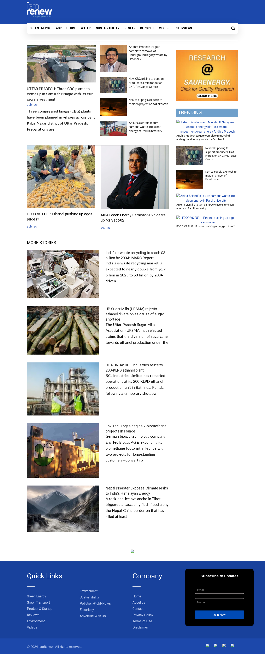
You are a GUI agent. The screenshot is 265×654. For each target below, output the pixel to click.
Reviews (33, 615)
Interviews (183, 28)
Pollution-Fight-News (95, 604)
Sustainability (107, 28)
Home (136, 596)
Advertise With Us (93, 616)
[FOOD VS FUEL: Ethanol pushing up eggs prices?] (206, 217)
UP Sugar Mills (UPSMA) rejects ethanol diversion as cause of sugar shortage (135, 314)
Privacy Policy (142, 615)
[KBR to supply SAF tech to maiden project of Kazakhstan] (189, 172)
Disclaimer (140, 627)
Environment (36, 621)
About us (138, 602)
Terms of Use (142, 621)
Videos (164, 28)
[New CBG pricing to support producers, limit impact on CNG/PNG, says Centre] (189, 148)
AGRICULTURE (66, 28)
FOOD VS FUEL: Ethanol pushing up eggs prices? (205, 226)
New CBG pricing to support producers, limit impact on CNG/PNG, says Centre (146, 82)
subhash (33, 104)
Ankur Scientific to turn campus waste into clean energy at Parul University (145, 127)
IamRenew (46, 646)
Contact (137, 609)
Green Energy (40, 28)
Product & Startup (39, 609)
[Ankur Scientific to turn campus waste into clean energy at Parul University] (206, 195)
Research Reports (139, 28)
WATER (86, 28)
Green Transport (38, 602)
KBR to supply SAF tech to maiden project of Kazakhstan (221, 175)
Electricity (87, 610)
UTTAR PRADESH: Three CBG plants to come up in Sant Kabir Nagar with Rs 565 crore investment (60, 94)
